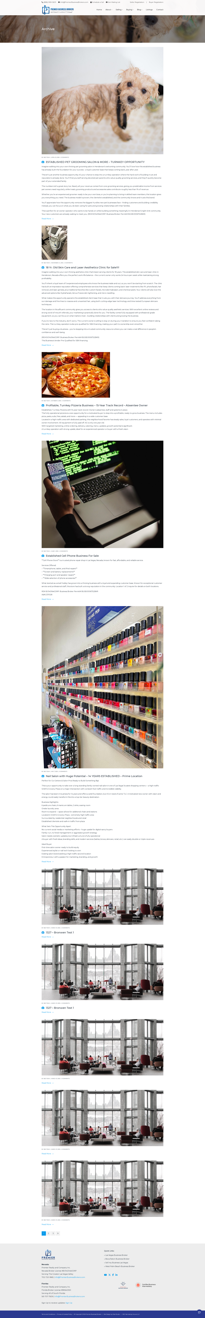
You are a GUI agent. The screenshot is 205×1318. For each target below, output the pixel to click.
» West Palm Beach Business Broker (119, 1266)
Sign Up (69, 1303)
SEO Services (126, 1314)
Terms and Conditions (48, 1314)
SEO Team (47, 157)
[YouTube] (105, 1275)
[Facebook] (113, 1275)
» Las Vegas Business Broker (116, 1255)
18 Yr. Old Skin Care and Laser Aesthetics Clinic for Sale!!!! (82, 267)
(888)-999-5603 (50, 2)
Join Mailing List (114, 2)
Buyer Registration (156, 2)
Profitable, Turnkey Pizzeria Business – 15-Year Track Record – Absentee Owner (97, 405)
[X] (109, 1275)
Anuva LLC (136, 1314)
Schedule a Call (98, 2)
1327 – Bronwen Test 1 (60, 932)
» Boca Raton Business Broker (117, 1259)
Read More (46, 219)
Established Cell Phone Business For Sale (72, 555)
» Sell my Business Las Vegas (116, 1263)
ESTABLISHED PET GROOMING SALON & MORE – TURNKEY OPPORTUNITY (95, 162)
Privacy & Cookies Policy (64, 1314)
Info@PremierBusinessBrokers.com (74, 2)
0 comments (65, 157)
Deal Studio (116, 1314)
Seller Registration (137, 2)
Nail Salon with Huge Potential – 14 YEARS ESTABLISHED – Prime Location (94, 776)
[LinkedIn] (116, 1275)
